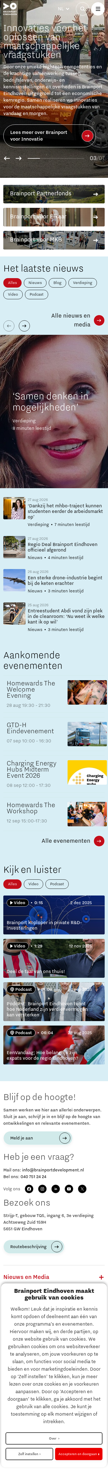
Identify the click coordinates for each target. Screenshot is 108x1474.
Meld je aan (21, 1138)
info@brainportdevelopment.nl (53, 1170)
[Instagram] (42, 1188)
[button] (6, 158)
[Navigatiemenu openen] (98, 9)
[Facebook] (29, 1188)
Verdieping (82, 283)
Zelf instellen (28, 1454)
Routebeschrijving (28, 1246)
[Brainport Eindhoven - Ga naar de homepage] (10, 9)
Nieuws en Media (26, 1277)
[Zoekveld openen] (82, 9)
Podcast (36, 294)
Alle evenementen (66, 841)
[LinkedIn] (55, 1188)
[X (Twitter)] (82, 1188)
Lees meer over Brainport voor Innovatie (38, 136)
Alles (12, 283)
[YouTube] (69, 1188)
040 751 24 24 (33, 1176)
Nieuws (35, 283)
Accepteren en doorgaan (77, 1454)
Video (13, 294)
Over (53, 1438)
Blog (57, 283)
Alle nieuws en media (70, 320)
